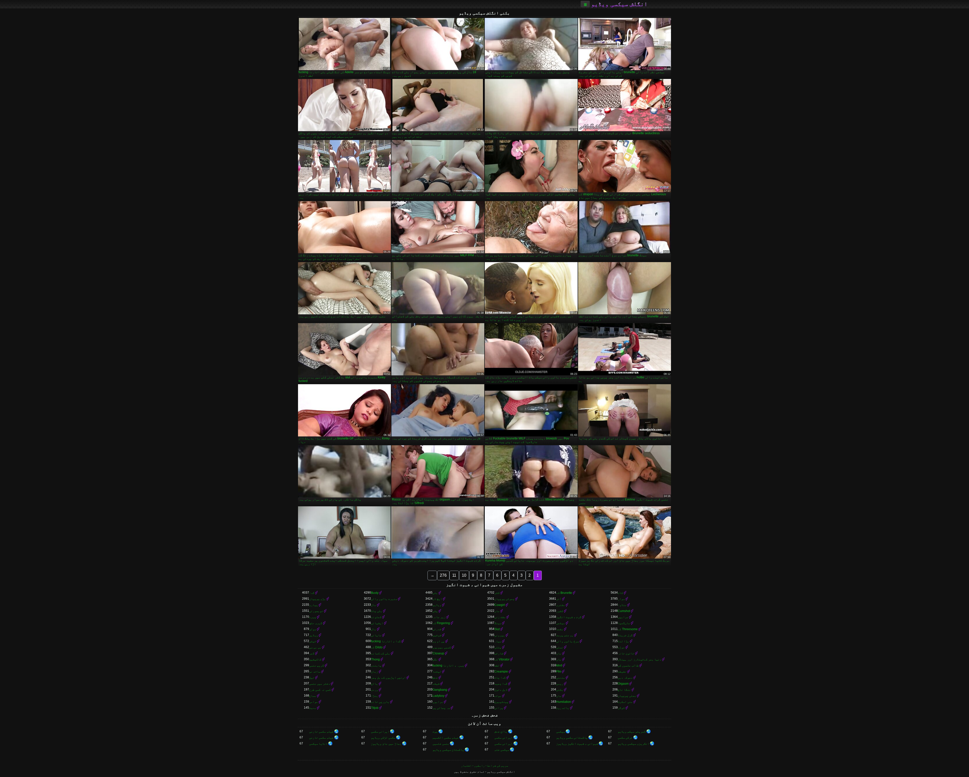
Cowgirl (499, 605)
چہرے (312, 617)
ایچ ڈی (437, 599)
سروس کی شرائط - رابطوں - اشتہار (484, 765)
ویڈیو (437, 605)
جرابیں (623, 617)
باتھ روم (562, 708)
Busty (375, 593)
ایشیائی (377, 623)
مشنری (560, 605)
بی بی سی (315, 647)
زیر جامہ (439, 617)
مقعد (559, 629)
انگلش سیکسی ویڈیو (619, 4)
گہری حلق (315, 623)
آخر (558, 599)
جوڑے (621, 647)
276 (443, 575)
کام (620, 593)
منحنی (560, 677)
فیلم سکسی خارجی (321, 731)
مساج (312, 696)
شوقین (437, 635)
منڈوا (622, 605)
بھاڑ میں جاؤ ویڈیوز (386, 743)
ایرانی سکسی (380, 731)
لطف (497, 665)
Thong (375, 659)
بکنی (559, 689)
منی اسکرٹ (625, 702)
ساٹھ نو (314, 671)
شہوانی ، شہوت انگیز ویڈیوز (577, 743)
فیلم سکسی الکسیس (446, 737)
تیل (311, 677)
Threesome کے (628, 629)
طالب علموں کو (628, 665)
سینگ (497, 623)
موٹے (497, 696)
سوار (621, 599)
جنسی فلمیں (441, 743)
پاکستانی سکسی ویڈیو (572, 737)
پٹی (435, 611)
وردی (374, 689)
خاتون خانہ (626, 653)
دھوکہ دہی (625, 677)
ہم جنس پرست (565, 635)
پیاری (313, 605)
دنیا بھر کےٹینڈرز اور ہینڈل (639, 659)
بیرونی (499, 635)
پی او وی (439, 641)
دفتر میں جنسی (319, 683)
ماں (497, 611)
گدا (311, 593)
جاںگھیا (624, 623)
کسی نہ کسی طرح (320, 689)
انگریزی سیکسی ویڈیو (633, 743)
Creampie (501, 671)
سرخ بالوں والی (567, 641)
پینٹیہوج (501, 702)
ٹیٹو (312, 641)
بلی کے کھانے (380, 653)
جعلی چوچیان (627, 696)
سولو (312, 629)
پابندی (376, 665)
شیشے (436, 683)
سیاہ (497, 641)
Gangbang (440, 689)
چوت (435, 731)
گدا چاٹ (500, 677)
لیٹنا (437, 671)
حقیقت (622, 671)
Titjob (375, 708)
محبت (312, 708)
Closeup (438, 653)
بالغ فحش (500, 731)
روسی (559, 683)
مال (373, 605)
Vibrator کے (501, 659)
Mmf (559, 665)
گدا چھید (500, 683)
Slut (497, 629)
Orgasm (623, 683)
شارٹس (498, 653)
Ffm (558, 671)
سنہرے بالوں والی (384, 599)
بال (373, 629)
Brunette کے (564, 593)
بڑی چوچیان (317, 599)
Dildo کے (377, 647)
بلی (435, 593)
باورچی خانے (380, 702)
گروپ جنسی (316, 665)
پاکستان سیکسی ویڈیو (448, 750)
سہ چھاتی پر (441, 708)
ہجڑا (374, 696)
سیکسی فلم (501, 750)
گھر (311, 653)
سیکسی (560, 731)
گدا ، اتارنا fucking (386, 641)
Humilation (563, 702)
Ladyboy (438, 696)
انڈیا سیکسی (318, 743)
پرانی (498, 708)
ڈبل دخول (500, 689)
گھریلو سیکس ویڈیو (632, 731)
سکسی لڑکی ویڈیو (383, 737)
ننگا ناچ (624, 689)
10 (464, 575)
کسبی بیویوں (442, 647)
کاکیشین (315, 659)
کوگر (621, 708)
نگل (435, 659)
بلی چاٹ (376, 611)
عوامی (313, 702)
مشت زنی (500, 617)
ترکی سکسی (625, 737)
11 (454, 575)
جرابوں (438, 702)
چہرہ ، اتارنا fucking (448, 665)
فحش (435, 677)
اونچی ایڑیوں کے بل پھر (388, 677)
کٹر (497, 593)
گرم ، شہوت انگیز (568, 617)
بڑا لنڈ (623, 641)
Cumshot (624, 611)
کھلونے (376, 617)
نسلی (559, 647)
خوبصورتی (316, 611)
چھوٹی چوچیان (504, 599)
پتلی (497, 647)
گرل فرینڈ (625, 635)
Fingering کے (441, 623)
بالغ (374, 683)
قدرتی (437, 629)
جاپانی (376, 635)
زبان (374, 671)
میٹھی (560, 623)
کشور (559, 611)
